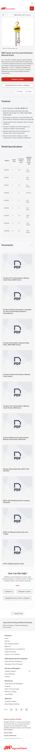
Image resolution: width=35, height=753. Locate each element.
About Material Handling (12, 704)
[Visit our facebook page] (21, 709)
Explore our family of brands (12, 719)
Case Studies (9, 694)
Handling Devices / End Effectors (15, 649)
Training (7, 676)
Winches (7, 641)
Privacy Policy (8, 732)
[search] (32, 3)
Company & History (10, 701)
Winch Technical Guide (12, 689)
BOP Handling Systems (12, 643)
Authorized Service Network (13, 661)
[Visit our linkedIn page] (26, 709)
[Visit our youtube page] (11, 709)
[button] (17, 101)
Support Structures (10, 651)
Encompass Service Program (13, 664)
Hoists (6, 638)
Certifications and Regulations (14, 683)
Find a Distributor (10, 674)
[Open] (32, 8)
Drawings (7, 686)
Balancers (8, 646)
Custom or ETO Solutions (12, 654)
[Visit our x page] (16, 709)
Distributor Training (10, 691)
